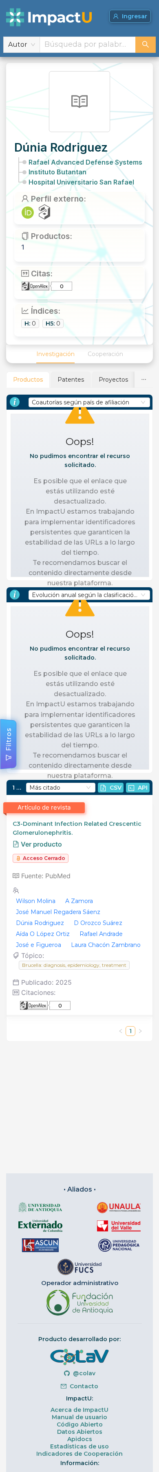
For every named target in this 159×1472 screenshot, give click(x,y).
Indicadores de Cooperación (79, 1453)
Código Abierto (80, 1424)
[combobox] (88, 45)
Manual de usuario (79, 1417)
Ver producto (40, 844)
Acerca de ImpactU (79, 1409)
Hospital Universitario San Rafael (81, 182)
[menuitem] (55, 354)
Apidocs (79, 1439)
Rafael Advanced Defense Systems (85, 162)
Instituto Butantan (57, 172)
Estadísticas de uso (79, 1446)
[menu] (79, 354)
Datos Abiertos (79, 1431)
